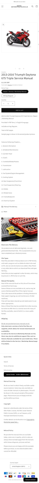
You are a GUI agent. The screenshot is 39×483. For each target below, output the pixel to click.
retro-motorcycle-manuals (17, 479)
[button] (2, 6)
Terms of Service (9, 366)
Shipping (10, 85)
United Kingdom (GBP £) (18, 466)
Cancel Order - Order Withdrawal (17, 374)
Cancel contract (30, 479)
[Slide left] (15, 69)
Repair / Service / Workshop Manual (14, 91)
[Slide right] (24, 69)
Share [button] (5, 211)
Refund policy (8, 370)
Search (6, 362)
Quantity (3, 100)
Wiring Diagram (8, 96)
